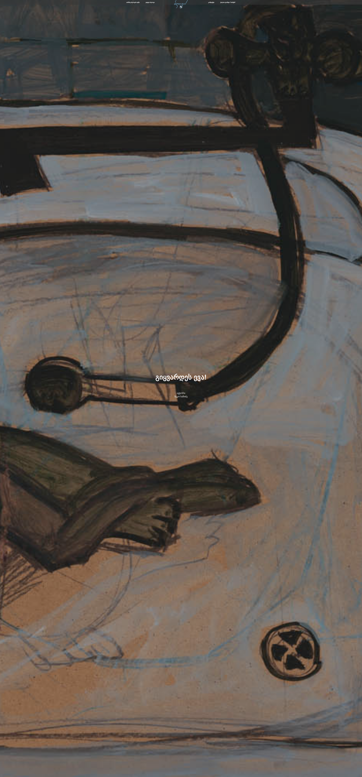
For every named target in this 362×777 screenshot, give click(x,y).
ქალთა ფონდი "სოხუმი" (228, 2)
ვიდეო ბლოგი (150, 2)
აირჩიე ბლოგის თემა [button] (133, 2)
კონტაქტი (211, 2)
